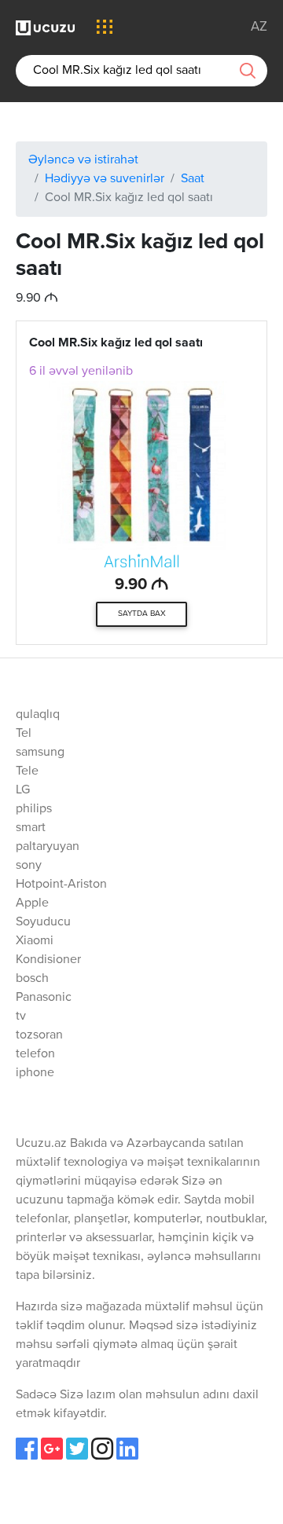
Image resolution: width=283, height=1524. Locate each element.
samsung (40, 752)
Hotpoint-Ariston (61, 884)
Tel (23, 733)
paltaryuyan (47, 847)
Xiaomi (34, 941)
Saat (192, 179)
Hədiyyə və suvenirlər (104, 179)
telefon (35, 1054)
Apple (32, 903)
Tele (27, 771)
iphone (35, 1073)
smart (31, 828)
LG (23, 790)
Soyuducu (43, 922)
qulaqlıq (38, 715)
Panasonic (44, 997)
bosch (32, 979)
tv (21, 1016)
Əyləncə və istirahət (83, 160)
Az (259, 27)
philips (34, 809)
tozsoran (39, 1035)
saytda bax (142, 613)
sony (29, 865)
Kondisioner (48, 960)
